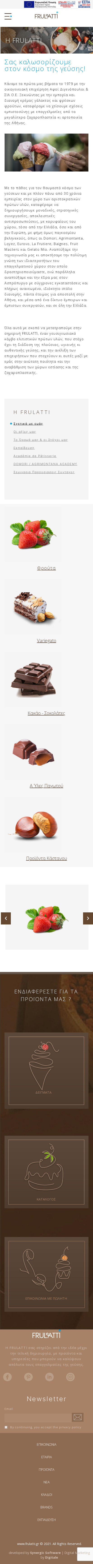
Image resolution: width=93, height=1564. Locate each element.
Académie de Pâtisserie (35, 456)
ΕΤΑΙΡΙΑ (46, 1457)
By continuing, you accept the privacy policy (45, 1427)
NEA (47, 1482)
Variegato (46, 641)
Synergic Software (45, 1553)
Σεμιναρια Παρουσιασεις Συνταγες (44, 472)
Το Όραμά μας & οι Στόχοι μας (41, 440)
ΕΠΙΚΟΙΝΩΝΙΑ (46, 1444)
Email (9, 1409)
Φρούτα (46, 568)
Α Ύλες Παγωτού (46, 786)
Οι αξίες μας (25, 431)
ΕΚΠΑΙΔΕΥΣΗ (46, 1520)
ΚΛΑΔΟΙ (46, 1495)
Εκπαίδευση (24, 448)
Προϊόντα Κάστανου (46, 858)
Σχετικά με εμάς (28, 423)
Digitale (51, 1557)
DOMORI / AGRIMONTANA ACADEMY (45, 464)
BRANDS (46, 1507)
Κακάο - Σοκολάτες (46, 713)
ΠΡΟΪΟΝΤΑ (46, 1469)
